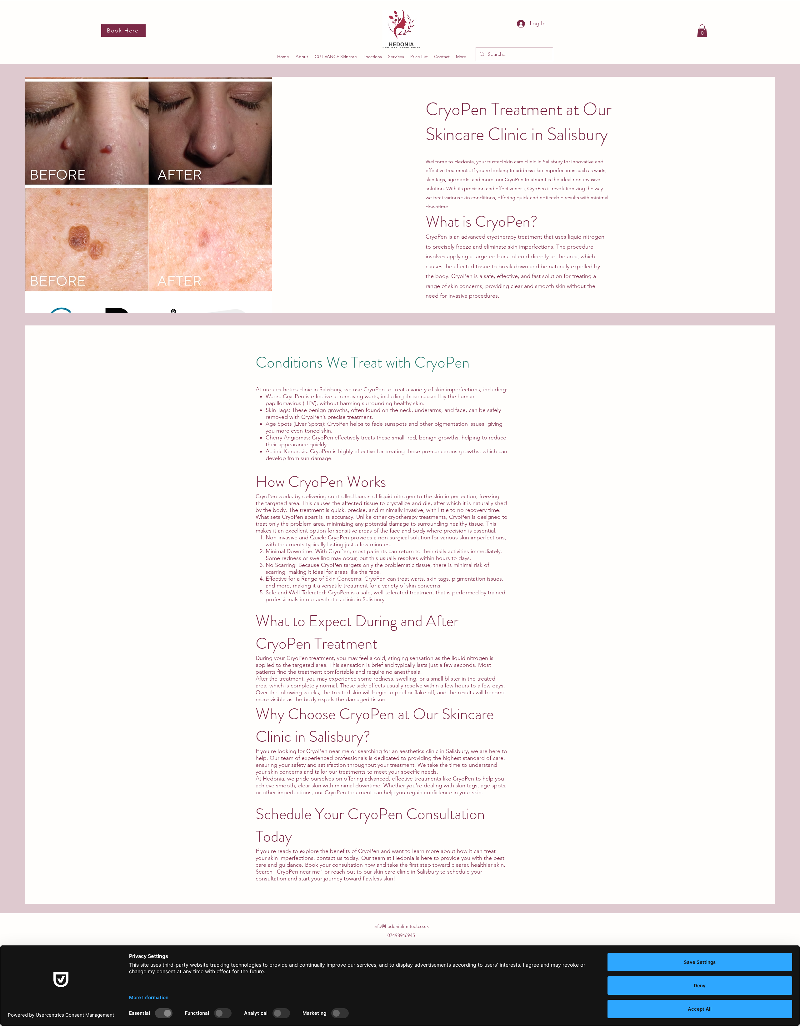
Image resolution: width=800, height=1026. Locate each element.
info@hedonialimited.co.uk (401, 926)
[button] (702, 30)
